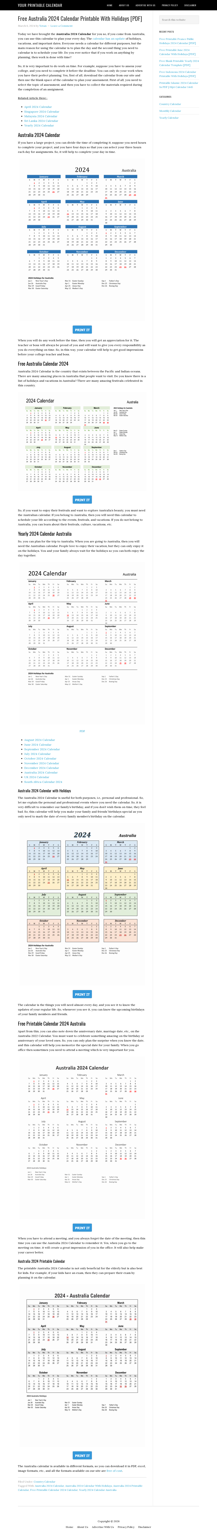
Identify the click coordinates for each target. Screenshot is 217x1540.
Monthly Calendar (170, 110)
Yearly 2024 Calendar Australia (97, 1489)
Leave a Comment (62, 25)
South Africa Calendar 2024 (43, 782)
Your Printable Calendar (40, 5)
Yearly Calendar (169, 117)
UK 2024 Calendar (36, 777)
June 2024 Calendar (37, 744)
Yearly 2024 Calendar (39, 125)
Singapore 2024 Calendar (41, 111)
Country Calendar (44, 1481)
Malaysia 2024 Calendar (40, 116)
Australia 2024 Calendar (41, 772)
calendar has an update (109, 38)
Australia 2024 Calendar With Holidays (88, 1485)
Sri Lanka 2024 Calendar (41, 121)
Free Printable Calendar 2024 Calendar (54, 1489)
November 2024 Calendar (41, 763)
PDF (82, 731)
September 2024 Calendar (42, 749)
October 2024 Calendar (40, 758)
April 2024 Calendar (38, 107)
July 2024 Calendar (37, 754)
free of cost (114, 1471)
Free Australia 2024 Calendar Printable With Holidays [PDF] (80, 18)
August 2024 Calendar (39, 740)
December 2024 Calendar (41, 768)
